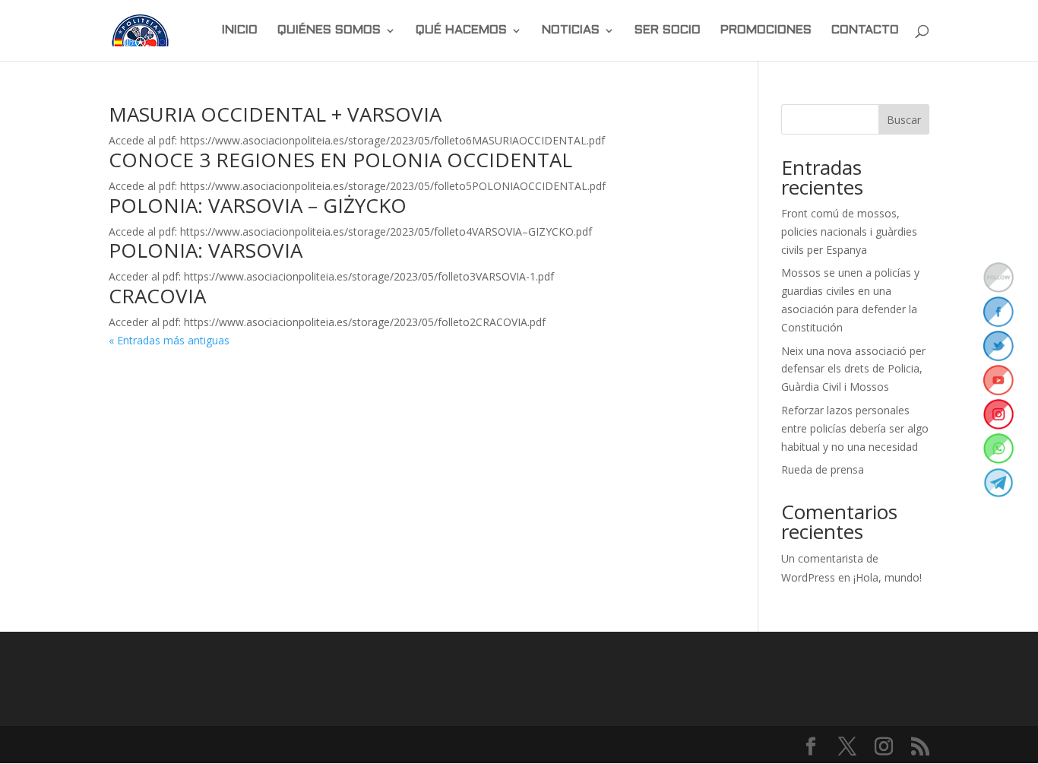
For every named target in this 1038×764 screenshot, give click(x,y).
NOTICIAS (571, 30)
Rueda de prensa (822, 469)
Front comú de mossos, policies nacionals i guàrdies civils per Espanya (849, 231)
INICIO (240, 30)
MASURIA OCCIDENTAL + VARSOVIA (275, 114)
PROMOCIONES (766, 30)
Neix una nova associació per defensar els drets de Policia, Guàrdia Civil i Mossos (853, 369)
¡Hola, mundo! (887, 577)
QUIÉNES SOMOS (329, 30)
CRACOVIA (157, 295)
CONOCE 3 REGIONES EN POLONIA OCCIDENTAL (340, 159)
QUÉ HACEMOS (461, 30)
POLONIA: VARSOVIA (205, 250)
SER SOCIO (668, 30)
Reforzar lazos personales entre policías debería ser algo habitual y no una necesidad (855, 428)
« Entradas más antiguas (169, 340)
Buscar (904, 120)
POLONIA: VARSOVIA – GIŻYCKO (258, 205)
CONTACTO (865, 30)
